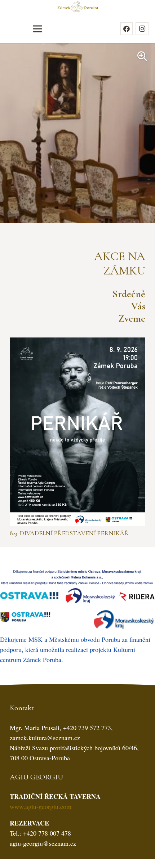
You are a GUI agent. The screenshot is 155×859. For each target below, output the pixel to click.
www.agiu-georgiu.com (40, 806)
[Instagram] (142, 28)
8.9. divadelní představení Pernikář (69, 533)
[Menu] (37, 29)
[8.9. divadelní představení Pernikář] (77, 342)
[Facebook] (126, 28)
